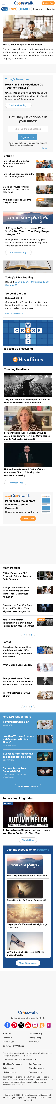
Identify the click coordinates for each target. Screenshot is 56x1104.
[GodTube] (49, 1025)
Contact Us (7, 1038)
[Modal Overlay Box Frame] (28, 132)
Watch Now (28, 840)
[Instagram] (35, 1025)
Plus (13, 9)
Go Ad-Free (48, 3)
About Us (7, 1033)
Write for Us (34, 1042)
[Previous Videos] (24, 635)
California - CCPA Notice (13, 1046)
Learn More (28, 518)
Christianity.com (36, 1068)
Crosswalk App (35, 1033)
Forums (24, 9)
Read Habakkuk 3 (14, 313)
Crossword (37, 9)
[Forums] (42, 1025)
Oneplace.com (35, 1072)
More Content (28, 786)
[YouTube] (28, 1025)
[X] (21, 1025)
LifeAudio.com (9, 1072)
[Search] (4, 9)
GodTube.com (35, 1064)
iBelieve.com (8, 1068)
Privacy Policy (35, 1038)
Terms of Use (8, 1042)
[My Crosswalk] (21, 496)
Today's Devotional (17, 79)
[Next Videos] (32, 635)
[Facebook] (7, 1025)
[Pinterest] (14, 1025)
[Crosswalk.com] (23, 3)
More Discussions (28, 963)
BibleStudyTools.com (12, 1064)
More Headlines (15, 482)
